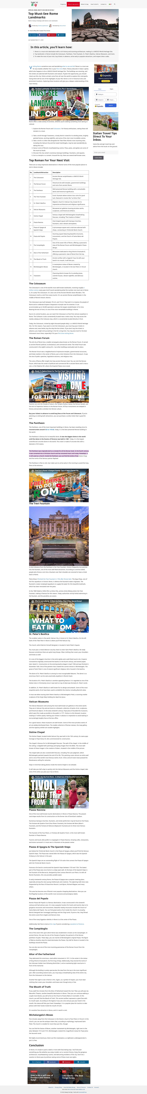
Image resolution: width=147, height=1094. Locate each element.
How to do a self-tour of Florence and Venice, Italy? (42, 1077)
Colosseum (57, 128)
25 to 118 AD (50, 429)
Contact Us (103, 4)
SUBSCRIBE (98, 158)
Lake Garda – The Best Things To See (72, 1076)
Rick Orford (63, 25)
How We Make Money (69, 1087)
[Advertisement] (104, 188)
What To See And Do (73, 4)
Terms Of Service (81, 1087)
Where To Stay (84, 4)
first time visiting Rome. (66, 333)
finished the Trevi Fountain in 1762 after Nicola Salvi (54, 579)
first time (59, 69)
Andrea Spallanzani (43, 25)
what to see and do (68, 66)
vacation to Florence (77, 924)
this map (53, 924)
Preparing (63, 4)
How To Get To (94, 4)
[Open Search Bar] (114, 4)
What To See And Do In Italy (46, 10)
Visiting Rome (37, 66)
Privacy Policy (58, 1087)
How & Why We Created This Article (40, 31)
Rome (35, 10)
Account (96, 1087)
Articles (30, 10)
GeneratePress (83, 1092)
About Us (50, 1087)
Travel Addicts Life (80, 1089)
